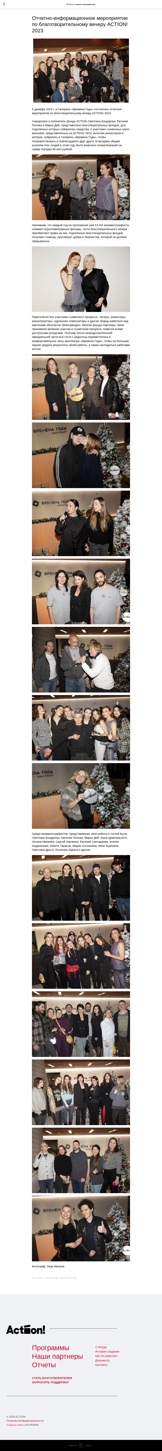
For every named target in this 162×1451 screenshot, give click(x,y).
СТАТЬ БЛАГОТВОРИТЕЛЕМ (52, 1378)
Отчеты (44, 1365)
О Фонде (101, 1347)
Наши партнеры (57, 1356)
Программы (50, 1348)
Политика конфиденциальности (25, 1420)
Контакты (101, 1364)
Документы (102, 1360)
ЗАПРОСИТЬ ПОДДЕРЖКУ (50, 1382)
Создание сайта (15, 1425)
